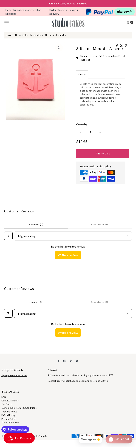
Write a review (68, 255)
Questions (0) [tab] (100, 224)
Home (9, 35)
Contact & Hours (10, 400)
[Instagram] (64, 361)
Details (82, 74)
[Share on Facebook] (117, 45)
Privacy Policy (8, 419)
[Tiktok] (77, 361)
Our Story (6, 404)
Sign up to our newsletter (14, 375)
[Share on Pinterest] (126, 45)
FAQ (3, 396)
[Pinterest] (71, 361)
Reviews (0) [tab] (36, 224)
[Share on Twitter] (121, 45)
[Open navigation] (6, 22)
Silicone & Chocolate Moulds (27, 35)
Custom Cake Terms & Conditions (18, 407)
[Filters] (8, 236)
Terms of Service (10, 422)
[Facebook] (59, 361)
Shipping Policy (9, 411)
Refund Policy (8, 415)
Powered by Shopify (36, 436)
